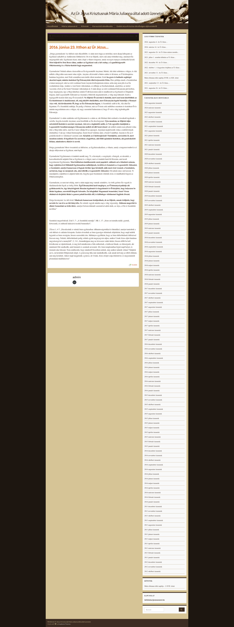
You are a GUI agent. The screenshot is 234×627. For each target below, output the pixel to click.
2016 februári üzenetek (152, 386)
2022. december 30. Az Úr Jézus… (156, 62)
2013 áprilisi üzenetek (152, 543)
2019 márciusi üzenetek (152, 228)
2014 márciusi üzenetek (152, 492)
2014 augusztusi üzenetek (153, 469)
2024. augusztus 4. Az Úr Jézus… (156, 42)
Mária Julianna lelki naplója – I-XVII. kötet (159, 586)
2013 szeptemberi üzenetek (153, 520)
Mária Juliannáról (69, 26)
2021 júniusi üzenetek (151, 135)
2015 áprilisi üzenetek (152, 432)
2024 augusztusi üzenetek (153, 103)
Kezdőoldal (53, 26)
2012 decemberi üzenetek (153, 562)
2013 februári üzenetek (152, 553)
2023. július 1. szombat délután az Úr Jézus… (160, 57)
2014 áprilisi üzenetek (152, 488)
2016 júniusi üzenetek (151, 367)
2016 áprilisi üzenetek (152, 376)
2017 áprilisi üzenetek (152, 325)
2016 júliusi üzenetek (151, 363)
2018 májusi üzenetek (151, 265)
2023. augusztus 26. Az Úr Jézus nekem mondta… (161, 52)
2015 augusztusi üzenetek (153, 414)
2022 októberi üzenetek (152, 117)
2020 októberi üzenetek (152, 163)
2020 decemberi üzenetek (153, 154)
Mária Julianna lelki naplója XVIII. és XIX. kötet (161, 78)
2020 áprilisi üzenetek (152, 177)
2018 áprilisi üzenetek (152, 270)
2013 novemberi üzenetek (153, 511)
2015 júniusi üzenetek (151, 423)
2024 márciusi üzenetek (152, 108)
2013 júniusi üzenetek (151, 534)
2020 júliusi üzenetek (151, 168)
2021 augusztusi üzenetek (153, 131)
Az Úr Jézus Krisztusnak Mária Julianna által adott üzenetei (117, 13)
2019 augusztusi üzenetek (153, 214)
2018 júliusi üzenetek (151, 256)
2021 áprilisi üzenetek (152, 140)
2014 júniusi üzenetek (151, 478)
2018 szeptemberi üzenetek (153, 247)
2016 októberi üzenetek (152, 353)
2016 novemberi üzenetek (153, 349)
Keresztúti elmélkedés (102, 26)
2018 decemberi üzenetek (153, 237)
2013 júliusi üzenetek (151, 529)
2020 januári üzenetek (152, 191)
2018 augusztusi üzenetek (153, 251)
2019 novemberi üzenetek (153, 200)
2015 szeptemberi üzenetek (153, 409)
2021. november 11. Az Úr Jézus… (156, 72)
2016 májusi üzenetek (151, 372)
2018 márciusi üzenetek (152, 274)
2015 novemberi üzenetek (153, 400)
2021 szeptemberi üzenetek (153, 126)
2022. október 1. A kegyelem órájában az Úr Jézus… (162, 67)
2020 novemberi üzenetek (153, 159)
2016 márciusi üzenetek (152, 381)
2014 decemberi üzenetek (153, 451)
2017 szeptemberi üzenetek (153, 302)
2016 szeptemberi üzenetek (153, 358)
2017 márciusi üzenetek (152, 330)
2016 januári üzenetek (152, 390)
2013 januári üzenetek (152, 557)
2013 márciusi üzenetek (152, 548)
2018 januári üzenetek (152, 284)
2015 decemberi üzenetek (153, 395)
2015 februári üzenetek (152, 441)
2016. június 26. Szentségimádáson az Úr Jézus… (116, 36)
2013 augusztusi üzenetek (153, 525)
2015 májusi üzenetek (151, 427)
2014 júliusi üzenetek (151, 474)
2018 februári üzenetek (152, 279)
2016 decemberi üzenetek (153, 344)
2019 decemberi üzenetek (153, 196)
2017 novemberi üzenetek (153, 293)
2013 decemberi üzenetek (153, 506)
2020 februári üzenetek (152, 186)
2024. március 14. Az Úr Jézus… (155, 47)
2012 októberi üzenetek (152, 571)
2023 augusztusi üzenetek (153, 112)
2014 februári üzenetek (152, 497)
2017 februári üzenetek (152, 335)
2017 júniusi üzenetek (151, 316)
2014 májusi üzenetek (151, 483)
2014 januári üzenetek (152, 502)
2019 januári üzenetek (152, 233)
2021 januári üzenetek (152, 149)
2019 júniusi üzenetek (151, 223)
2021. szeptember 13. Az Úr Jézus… (157, 83)
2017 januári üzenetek (152, 339)
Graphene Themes (64, 624)
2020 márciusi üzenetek (152, 182)
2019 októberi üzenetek (152, 205)
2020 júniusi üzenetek (151, 172)
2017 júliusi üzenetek (151, 312)
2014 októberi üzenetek (152, 460)
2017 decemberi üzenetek (153, 288)
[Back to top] (228, 621)
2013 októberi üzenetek (152, 516)
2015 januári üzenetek (152, 446)
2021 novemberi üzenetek (153, 121)
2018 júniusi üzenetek (151, 261)
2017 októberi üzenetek (152, 298)
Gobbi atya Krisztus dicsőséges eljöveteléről (137, 26)
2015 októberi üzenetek (152, 404)
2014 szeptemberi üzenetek (153, 465)
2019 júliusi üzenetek (151, 219)
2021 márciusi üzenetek (152, 145)
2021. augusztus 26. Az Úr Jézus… (156, 88)
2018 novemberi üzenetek (153, 242)
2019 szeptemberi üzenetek (153, 210)
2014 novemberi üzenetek (153, 455)
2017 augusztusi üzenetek (153, 307)
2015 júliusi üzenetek (151, 418)
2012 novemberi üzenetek (153, 567)
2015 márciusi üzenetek (152, 437)
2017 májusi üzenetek (151, 321)
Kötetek (85, 26)
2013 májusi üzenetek (151, 539)
